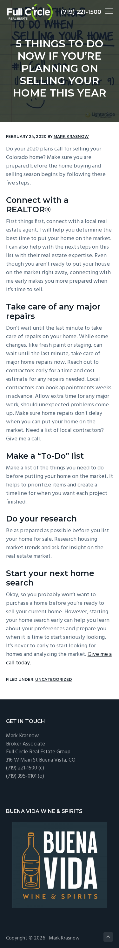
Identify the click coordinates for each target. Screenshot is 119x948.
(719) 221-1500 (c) (25, 768)
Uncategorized (53, 679)
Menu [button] (101, 11)
